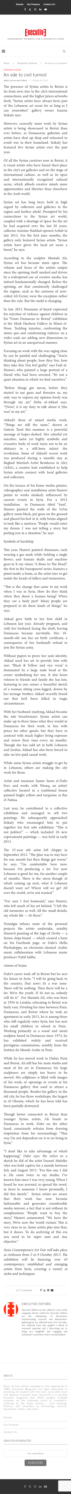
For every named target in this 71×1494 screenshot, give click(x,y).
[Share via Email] (52, 1290)
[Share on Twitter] (44, 1290)
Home (6, 63)
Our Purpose (33, 4)
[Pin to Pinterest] (48, 1290)
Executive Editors (19, 80)
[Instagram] (35, 9)
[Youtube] (45, 9)
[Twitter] (30, 9)
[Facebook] (25, 9)
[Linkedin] (40, 9)
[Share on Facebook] (41, 1290)
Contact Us (49, 4)
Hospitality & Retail (27, 63)
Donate (19, 4)
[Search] (64, 51)
